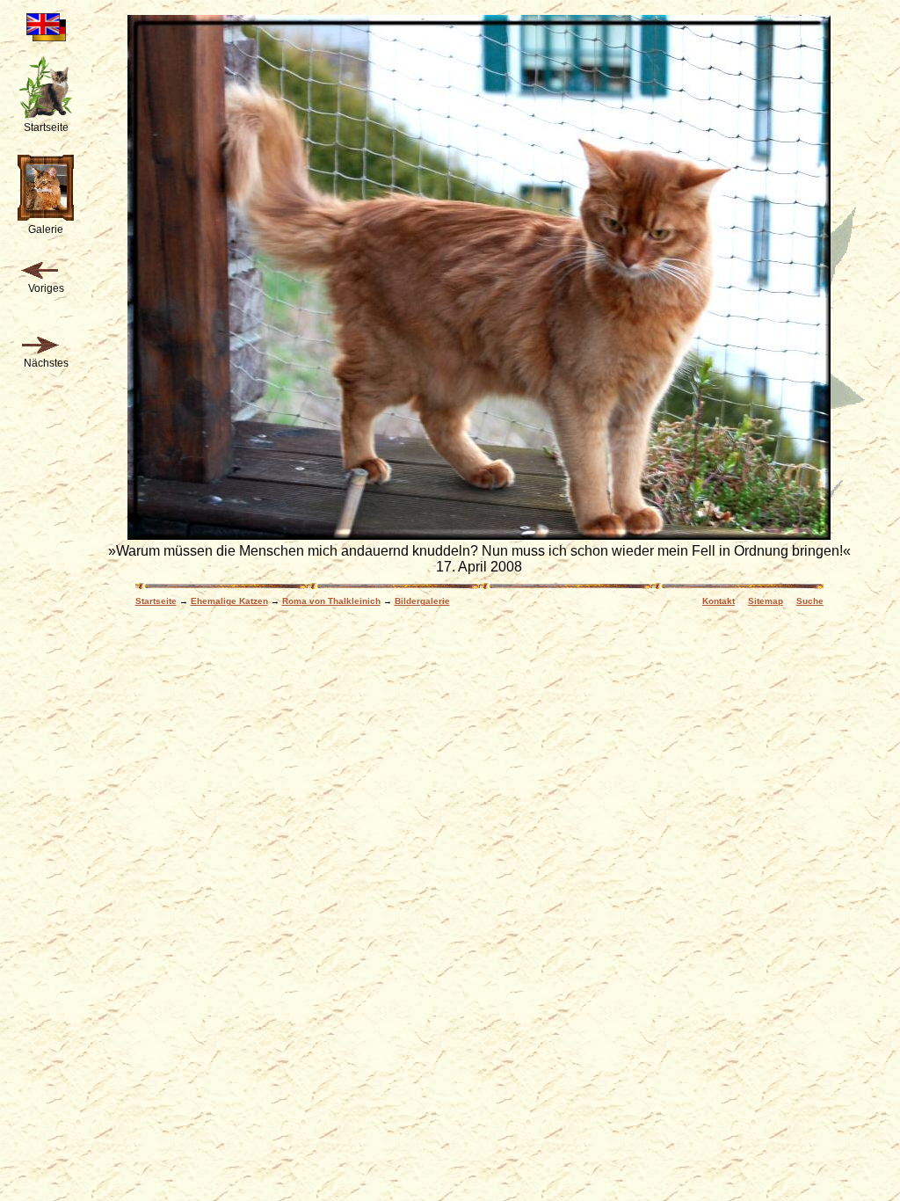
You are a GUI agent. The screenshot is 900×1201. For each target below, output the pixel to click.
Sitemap (765, 601)
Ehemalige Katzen (229, 601)
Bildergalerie (422, 601)
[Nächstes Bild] (40, 345)
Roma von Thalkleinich (331, 601)
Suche (810, 601)
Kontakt (718, 601)
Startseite (156, 601)
